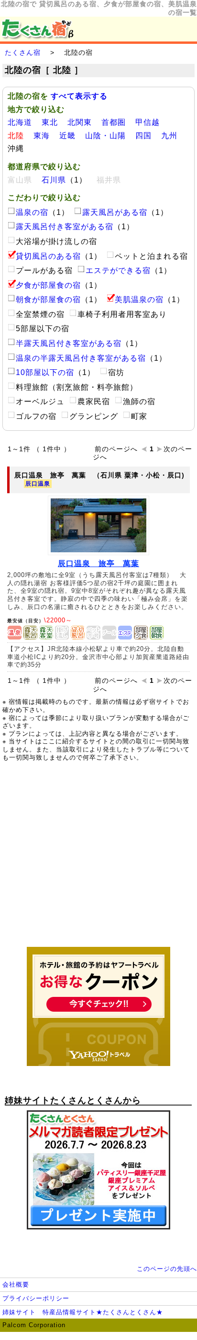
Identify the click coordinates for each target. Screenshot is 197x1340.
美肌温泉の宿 (139, 299)
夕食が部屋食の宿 (48, 285)
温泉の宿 (32, 212)
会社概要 (15, 1284)
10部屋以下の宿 (45, 372)
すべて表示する (79, 96)
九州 (169, 136)
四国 (143, 136)
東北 (50, 122)
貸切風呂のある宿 (48, 256)
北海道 (20, 122)
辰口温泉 (37, 484)
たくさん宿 (23, 52)
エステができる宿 (118, 270)
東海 (41, 136)
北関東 (79, 122)
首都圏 (113, 122)
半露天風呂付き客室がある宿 (68, 343)
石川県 (54, 180)
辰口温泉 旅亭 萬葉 (98, 563)
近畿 (67, 136)
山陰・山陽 (105, 136)
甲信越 (147, 122)
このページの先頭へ (167, 1268)
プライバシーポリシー (35, 1298)
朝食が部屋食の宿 (48, 299)
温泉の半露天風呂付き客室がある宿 (81, 358)
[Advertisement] (98, 859)
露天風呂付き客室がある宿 (64, 227)
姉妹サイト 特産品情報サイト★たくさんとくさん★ (82, 1312)
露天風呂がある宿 (114, 212)
